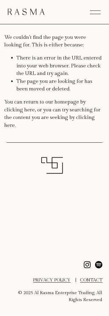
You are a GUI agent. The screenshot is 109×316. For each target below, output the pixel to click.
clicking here (19, 110)
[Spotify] (98, 264)
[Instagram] (87, 264)
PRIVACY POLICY (52, 280)
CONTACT (91, 280)
